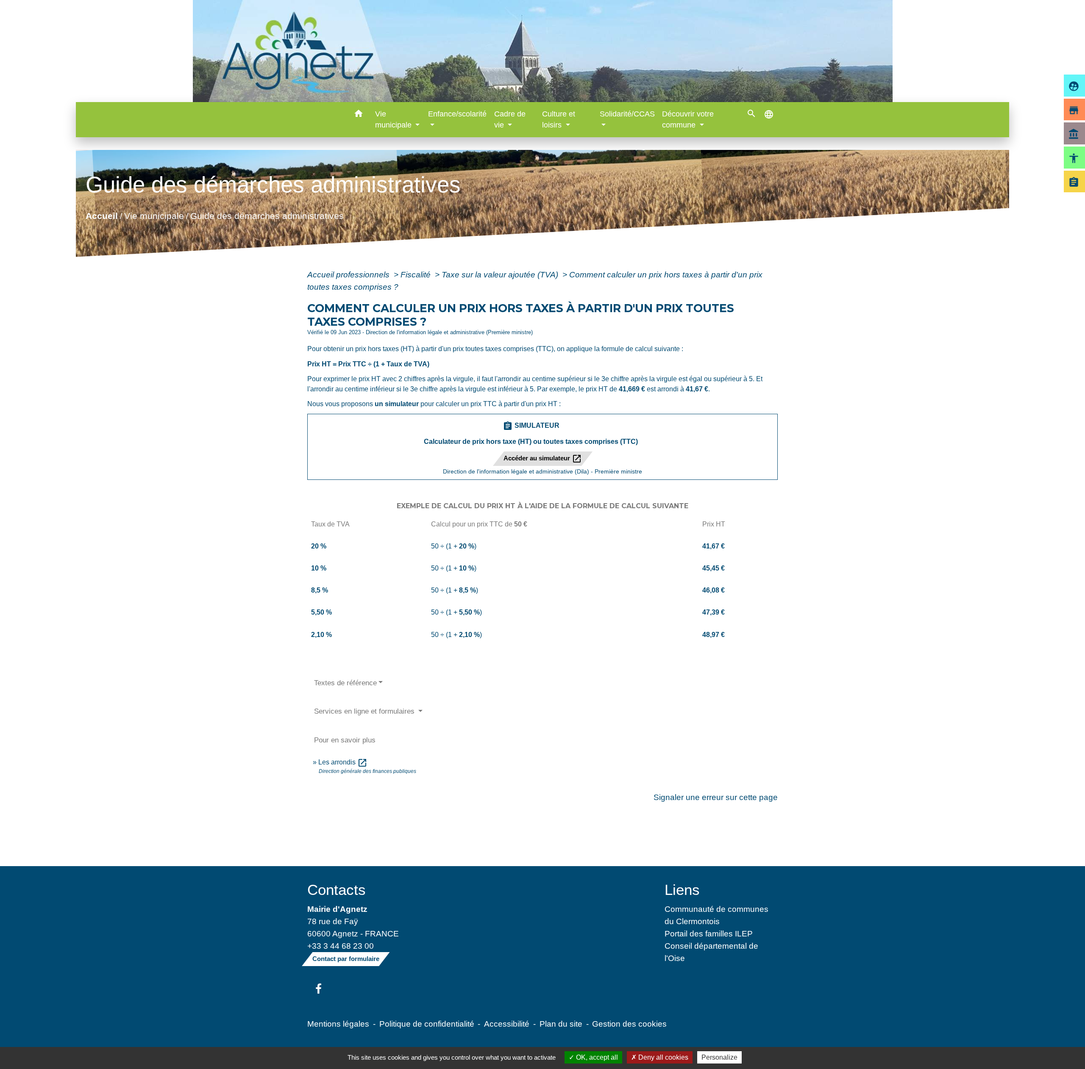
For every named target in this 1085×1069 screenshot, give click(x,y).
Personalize (719, 1057)
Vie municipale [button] (394, 119)
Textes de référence (345, 683)
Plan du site (561, 1023)
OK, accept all (596, 1057)
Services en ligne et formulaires (365, 711)
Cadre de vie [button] (510, 119)
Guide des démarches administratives (267, 216)
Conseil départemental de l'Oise (711, 952)
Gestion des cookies (629, 1023)
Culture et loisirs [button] (558, 119)
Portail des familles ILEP (709, 933)
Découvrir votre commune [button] (688, 119)
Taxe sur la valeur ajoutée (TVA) (501, 274)
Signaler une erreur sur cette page (716, 797)
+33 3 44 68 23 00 (340, 945)
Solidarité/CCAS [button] (627, 114)
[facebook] (318, 989)
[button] (358, 115)
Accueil (102, 216)
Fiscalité (417, 274)
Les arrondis (342, 762)
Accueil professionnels (349, 274)
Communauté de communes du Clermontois (716, 915)
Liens (682, 889)
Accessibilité (506, 1023)
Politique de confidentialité (426, 1023)
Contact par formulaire (345, 958)
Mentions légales (338, 1023)
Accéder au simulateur (543, 459)
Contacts (336, 889)
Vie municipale (154, 216)
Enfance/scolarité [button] (457, 114)
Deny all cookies (662, 1057)
